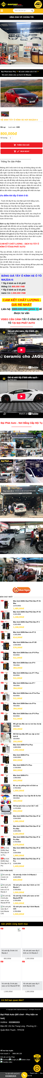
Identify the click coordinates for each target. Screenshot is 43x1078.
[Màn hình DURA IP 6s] (6, 758)
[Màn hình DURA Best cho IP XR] (6, 646)
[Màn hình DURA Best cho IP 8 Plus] (6, 656)
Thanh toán (33, 1073)
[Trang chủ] (12, 4)
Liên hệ (29, 1076)
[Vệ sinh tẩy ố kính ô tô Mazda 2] (6, 877)
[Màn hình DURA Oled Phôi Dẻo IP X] (6, 626)
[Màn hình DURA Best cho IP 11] (6, 636)
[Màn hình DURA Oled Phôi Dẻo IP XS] (6, 615)
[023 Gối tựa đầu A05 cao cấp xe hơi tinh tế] (6, 737)
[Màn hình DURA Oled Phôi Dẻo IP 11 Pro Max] (6, 840)
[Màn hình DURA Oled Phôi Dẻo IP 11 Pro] (6, 862)
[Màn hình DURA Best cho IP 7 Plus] (6, 676)
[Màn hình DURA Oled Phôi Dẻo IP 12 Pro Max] (6, 830)
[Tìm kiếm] (32, 10)
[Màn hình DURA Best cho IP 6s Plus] (6, 697)
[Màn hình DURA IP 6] (6, 779)
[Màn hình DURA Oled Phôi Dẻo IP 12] (6, 820)
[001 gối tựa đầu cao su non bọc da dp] (6, 727)
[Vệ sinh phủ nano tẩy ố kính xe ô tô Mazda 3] (6, 888)
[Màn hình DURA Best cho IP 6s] (6, 707)
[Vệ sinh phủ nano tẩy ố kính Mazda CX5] (6, 910)
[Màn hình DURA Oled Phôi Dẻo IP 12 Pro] (6, 851)
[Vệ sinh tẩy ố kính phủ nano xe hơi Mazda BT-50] (6, 899)
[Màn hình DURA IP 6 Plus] (6, 769)
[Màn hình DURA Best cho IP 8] (6, 666)
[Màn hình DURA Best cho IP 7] (6, 687)
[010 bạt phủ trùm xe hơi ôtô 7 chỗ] (6, 809)
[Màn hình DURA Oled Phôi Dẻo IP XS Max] (6, 604)
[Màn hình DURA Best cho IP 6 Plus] (6, 717)
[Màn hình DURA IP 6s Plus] (6, 748)
